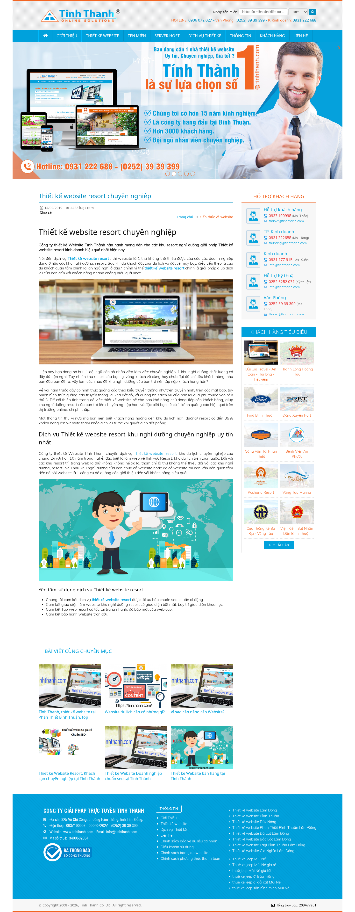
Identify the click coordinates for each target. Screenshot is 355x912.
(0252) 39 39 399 (250, 20)
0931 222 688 (304, 20)
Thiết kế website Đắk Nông (254, 821)
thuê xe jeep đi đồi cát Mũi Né (256, 882)
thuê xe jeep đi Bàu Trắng (253, 876)
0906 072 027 (200, 20)
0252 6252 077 (282, 281)
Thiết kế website (102, 35)
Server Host (167, 35)
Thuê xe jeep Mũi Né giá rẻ (254, 864)
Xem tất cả (278, 545)
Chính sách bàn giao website (184, 852)
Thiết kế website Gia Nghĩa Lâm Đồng (263, 850)
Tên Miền (137, 35)
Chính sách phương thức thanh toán (190, 858)
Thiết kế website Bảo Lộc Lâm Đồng (261, 839)
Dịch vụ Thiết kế (204, 35)
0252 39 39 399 (282, 303)
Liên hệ (166, 835)
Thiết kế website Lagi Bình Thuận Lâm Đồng (268, 845)
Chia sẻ (46, 212)
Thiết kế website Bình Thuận (255, 816)
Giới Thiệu (67, 35)
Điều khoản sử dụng (177, 847)
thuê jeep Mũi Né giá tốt (251, 870)
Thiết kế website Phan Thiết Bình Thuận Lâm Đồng (274, 827)
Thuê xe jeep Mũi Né (249, 859)
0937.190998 (280, 215)
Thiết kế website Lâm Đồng (254, 810)
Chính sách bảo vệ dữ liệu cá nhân (189, 841)
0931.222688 (280, 237)
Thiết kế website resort (155, 453)
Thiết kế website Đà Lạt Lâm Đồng (260, 833)
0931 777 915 (280, 259)
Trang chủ (45, 36)
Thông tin (240, 35)
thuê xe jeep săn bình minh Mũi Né (260, 888)
